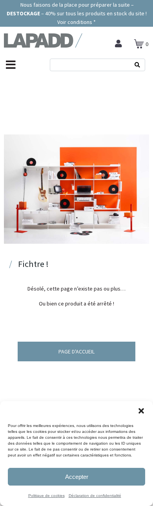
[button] (141, 411)
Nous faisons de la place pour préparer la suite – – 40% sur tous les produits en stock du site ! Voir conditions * (77, 13)
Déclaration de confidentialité (95, 495)
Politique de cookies (46, 495)
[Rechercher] (137, 65)
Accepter (76, 476)
